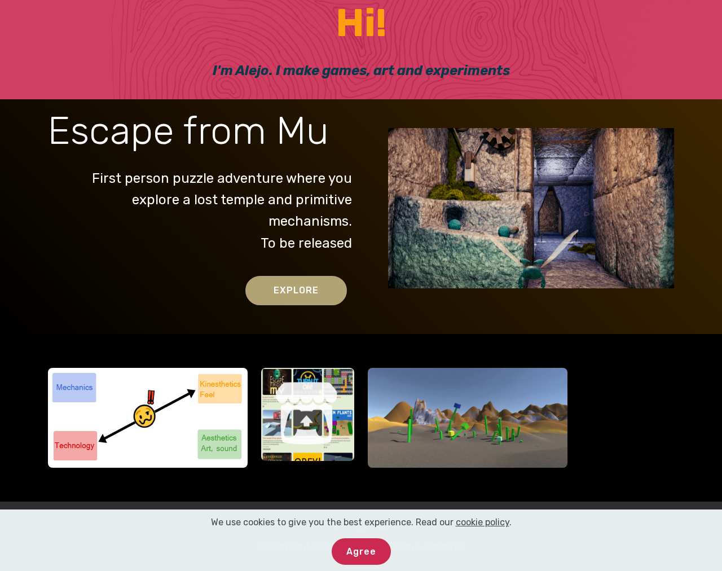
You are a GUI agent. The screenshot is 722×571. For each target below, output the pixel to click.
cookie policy (482, 522)
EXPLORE (296, 290)
